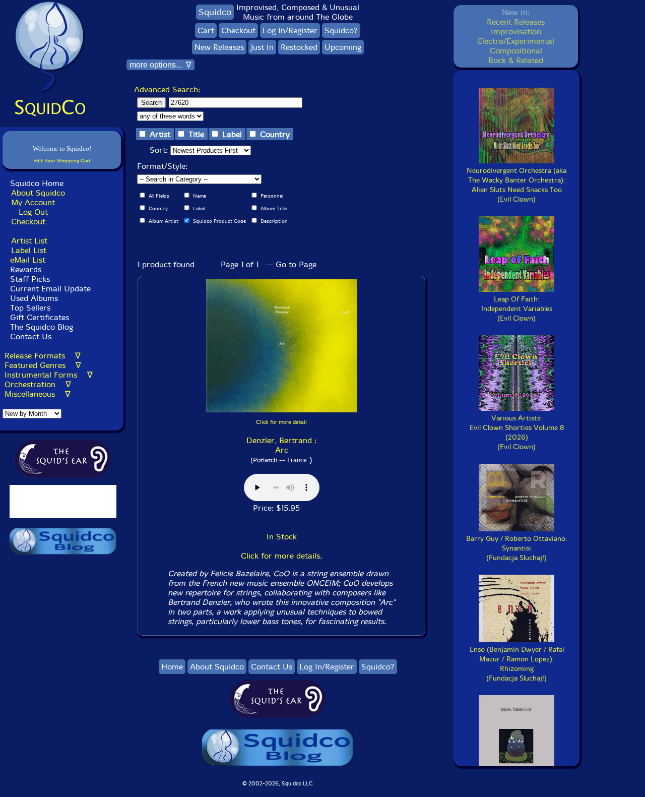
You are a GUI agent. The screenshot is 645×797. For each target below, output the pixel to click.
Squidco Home (36, 183)
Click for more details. (281, 556)
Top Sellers (30, 308)
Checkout (28, 221)
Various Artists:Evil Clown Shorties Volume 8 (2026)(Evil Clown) (517, 432)
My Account (33, 202)
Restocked (299, 47)
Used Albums (34, 298)
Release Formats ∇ (43, 355)
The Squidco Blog (41, 327)
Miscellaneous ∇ (38, 394)
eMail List (27, 260)
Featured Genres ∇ (43, 365)
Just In (262, 47)
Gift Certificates (39, 317)
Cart (206, 30)
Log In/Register (290, 30)
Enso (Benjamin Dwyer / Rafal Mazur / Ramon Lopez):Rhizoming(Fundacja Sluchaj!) (517, 664)
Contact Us (29, 336)
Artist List (29, 241)
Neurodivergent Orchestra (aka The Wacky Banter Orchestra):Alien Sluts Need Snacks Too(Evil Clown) (516, 185)
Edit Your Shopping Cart (62, 160)
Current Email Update (49, 288)
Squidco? (341, 30)
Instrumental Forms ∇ (49, 375)
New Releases (219, 47)
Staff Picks (30, 279)
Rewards (25, 269)
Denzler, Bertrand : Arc (281, 445)
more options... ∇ (160, 64)
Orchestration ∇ (38, 384)
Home (172, 666)
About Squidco (38, 193)
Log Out (33, 212)
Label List (28, 250)
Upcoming (343, 47)
